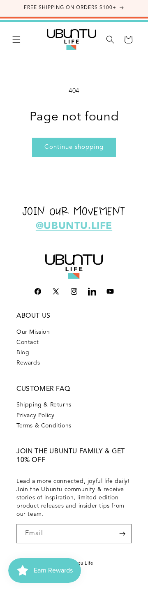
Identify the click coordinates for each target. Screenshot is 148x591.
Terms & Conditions (44, 426)
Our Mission (33, 332)
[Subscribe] (122, 533)
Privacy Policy (35, 415)
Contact (27, 342)
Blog (22, 353)
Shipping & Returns (44, 405)
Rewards (28, 363)
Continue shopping (74, 147)
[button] (16, 39)
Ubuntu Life (80, 563)
